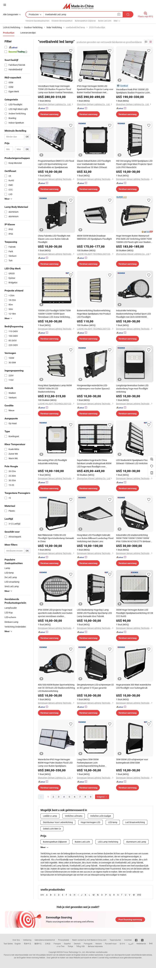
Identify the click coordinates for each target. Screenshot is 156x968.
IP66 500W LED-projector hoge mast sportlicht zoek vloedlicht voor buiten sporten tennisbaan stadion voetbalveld (55, 613)
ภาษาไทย (60, 946)
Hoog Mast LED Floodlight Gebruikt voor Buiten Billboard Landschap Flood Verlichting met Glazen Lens (95, 538)
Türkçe (70, 946)
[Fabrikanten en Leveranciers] (78, 6)
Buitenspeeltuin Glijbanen (85, 20)
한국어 (122, 943)
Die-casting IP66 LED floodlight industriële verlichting (52, 462)
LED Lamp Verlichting (108, 841)
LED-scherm (10, 617)
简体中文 (27, 943)
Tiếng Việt (80, 946)
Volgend (101, 796)
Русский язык (110, 943)
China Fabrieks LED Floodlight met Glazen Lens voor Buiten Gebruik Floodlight (54, 238)
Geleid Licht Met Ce (52, 828)
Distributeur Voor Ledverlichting (58, 822)
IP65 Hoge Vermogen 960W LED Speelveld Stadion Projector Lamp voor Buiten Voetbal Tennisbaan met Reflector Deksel (95, 89)
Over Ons (16, 940)
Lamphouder (11, 607)
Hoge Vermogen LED (90, 822)
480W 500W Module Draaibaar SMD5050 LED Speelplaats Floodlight (94, 237)
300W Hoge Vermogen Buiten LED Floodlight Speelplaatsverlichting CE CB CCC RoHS (134, 613)
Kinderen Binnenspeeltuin (62, 20)
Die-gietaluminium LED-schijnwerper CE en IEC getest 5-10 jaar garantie (95, 686)
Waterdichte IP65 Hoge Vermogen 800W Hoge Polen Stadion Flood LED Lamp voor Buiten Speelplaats (55, 762)
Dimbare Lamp (11, 621)
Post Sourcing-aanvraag (130, 919)
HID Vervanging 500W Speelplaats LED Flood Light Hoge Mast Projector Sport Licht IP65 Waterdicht (134, 164)
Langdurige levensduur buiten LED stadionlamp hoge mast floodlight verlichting (132, 388)
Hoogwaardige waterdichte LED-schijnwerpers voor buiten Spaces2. (93, 387)
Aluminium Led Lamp (136, 841)
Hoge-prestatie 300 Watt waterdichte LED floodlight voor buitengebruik (133, 686)
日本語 (47, 943)
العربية (130, 943)
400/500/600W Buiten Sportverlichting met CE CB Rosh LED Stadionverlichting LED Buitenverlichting (56, 687)
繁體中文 (38, 943)
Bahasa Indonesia (95, 946)
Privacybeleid (63, 940)
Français (57, 943)
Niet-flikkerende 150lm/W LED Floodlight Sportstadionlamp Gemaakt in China (56, 538)
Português (88, 943)
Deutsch (77, 943)
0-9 (42, 894)
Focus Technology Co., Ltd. (74, 952)
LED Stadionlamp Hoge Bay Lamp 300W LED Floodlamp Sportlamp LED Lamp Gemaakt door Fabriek (94, 613)
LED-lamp (112, 822)
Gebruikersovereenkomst (45, 940)
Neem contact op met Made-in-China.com (89, 940)
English (18, 943)
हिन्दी (150, 943)
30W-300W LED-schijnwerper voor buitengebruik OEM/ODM (132, 761)
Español (67, 943)
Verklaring (27, 940)
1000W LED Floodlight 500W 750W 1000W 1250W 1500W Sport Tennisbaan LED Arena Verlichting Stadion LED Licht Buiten (54, 313)
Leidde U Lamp (50, 815)
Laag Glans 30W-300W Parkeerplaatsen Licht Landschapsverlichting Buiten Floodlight (91, 762)
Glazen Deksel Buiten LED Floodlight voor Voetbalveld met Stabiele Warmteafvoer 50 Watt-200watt (94, 164)
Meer (43, 847)
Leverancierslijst (28, 32)
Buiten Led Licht (104, 20)
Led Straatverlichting (135, 822)
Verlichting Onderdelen (15, 626)
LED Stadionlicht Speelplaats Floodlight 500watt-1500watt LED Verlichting (134, 462)
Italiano (99, 943)
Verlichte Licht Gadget (100, 815)
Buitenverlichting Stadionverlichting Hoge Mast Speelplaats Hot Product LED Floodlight (94, 313)
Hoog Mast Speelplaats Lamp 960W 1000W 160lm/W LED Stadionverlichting (55, 388)
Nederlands (141, 943)
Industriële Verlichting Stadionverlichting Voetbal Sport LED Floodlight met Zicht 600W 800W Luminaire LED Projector (133, 313)
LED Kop (9, 612)
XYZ (139, 894)
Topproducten (115, 940)
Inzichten (128, 940)
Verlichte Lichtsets (73, 815)
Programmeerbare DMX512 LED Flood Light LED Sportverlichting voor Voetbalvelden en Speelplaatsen (56, 164)
